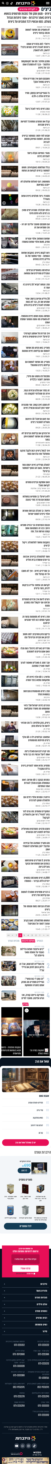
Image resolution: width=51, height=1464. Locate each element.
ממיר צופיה (45, 1401)
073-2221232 (43, 1363)
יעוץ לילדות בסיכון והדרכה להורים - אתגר (15, 1360)
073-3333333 (43, 1405)
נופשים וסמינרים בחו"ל (41, 1410)
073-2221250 (19, 1405)
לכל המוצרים (26, 1225)
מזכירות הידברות (43, 1340)
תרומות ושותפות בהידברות (15, 1340)
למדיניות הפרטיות (21, 1272)
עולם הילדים (42, 1303)
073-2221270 (19, 1396)
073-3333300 (19, 1374)
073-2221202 (43, 1414)
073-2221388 (43, 1353)
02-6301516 (44, 1377)
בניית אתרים (37, 1454)
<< (48, 935)
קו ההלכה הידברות (18, 1371)
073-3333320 (19, 1365)
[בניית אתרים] (37, 1451)
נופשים (22, 1392)
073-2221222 (43, 1344)
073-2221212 (19, 1344)
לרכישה (24, 1169)
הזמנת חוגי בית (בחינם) (40, 1392)
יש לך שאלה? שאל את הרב (25, 1141)
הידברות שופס (19, 1401)
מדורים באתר (41, 1290)
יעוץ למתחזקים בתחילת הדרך (38, 1359)
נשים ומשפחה (41, 1324)
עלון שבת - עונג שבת (41, 1350)
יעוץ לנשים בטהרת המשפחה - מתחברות (38, 1372)
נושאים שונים (41, 1310)
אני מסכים (24, 1272)
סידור (45, 1330)
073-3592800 (19, 1353)
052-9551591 (43, 1386)
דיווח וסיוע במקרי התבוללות (15, 1383)
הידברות (43, 1283)
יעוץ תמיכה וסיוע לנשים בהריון (38, 1383)
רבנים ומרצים (41, 1317)
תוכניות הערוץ (41, 1297)
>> (8, 935)
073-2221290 (43, 1396)
